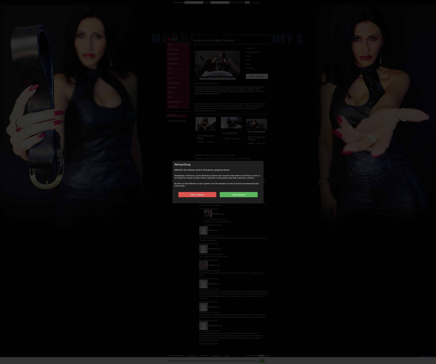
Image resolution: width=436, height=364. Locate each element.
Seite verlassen (197, 194)
